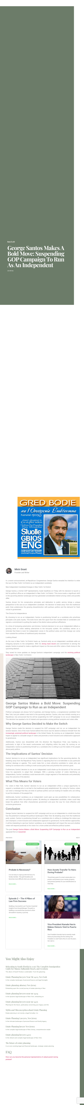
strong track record (49, 644)
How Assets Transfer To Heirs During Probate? (62, 871)
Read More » (13, 884)
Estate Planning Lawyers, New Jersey (21, 1018)
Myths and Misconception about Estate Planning (26, 1010)
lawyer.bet (22, 832)
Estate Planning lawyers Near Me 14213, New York (26, 977)
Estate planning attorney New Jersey (21, 985)
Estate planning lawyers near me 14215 (22, 1001)
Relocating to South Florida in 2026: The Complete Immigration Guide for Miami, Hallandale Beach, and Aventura (33, 967)
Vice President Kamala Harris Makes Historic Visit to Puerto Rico (62, 927)
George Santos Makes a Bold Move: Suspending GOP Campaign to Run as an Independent (46, 829)
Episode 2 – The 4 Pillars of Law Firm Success (22, 899)
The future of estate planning (18, 1043)
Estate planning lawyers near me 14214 (22, 993)
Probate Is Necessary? (19, 870)
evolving (71, 652)
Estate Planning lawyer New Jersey (20, 1026)
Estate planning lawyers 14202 (18, 1034)
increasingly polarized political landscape (21, 733)
